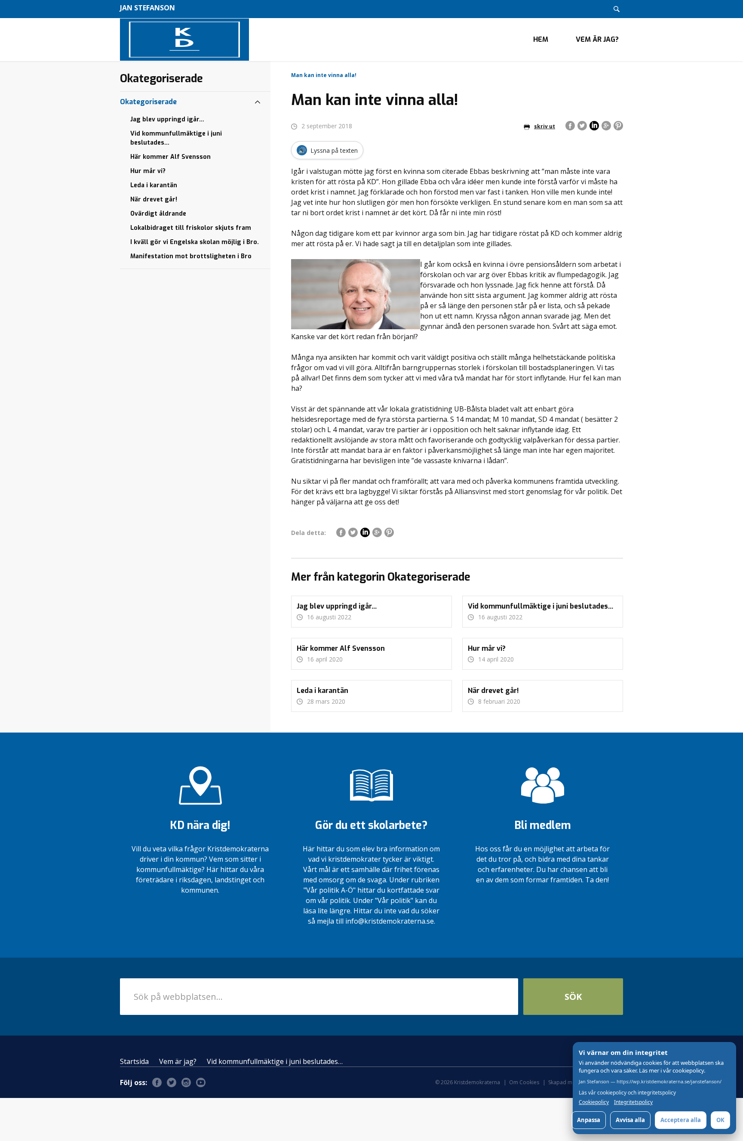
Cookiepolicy (594, 1102)
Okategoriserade (148, 101)
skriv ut (544, 126)
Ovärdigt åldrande (158, 214)
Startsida (134, 1061)
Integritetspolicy (633, 1102)
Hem (540, 39)
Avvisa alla (630, 1120)
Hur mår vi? (148, 171)
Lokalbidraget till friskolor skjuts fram (190, 228)
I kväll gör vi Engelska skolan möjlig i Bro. (194, 242)
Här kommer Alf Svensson (170, 157)
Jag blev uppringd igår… (167, 119)
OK (720, 1120)
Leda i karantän (153, 185)
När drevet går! (153, 199)
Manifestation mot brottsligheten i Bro (191, 256)
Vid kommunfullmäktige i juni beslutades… (176, 138)
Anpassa (588, 1120)
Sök (573, 996)
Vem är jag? (597, 39)
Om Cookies (524, 1082)
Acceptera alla (680, 1120)
